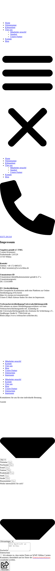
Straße (3, 478)
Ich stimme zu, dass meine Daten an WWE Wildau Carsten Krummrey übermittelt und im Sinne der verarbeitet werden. (25, 557)
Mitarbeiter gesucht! (18, 32)
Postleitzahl (5, 473)
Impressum (9, 375)
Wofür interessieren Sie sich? (11, 483)
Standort (13, 34)
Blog (7, 41)
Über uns (9, 30)
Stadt (2, 476)
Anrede (3, 402)
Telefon (3, 470)
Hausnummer (5, 481)
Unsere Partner (16, 37)
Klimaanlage (10, 27)
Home (7, 23)
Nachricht (4, 550)
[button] (27, 99)
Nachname (4, 465)
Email (2, 467)
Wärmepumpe (10, 25)
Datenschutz (10, 373)
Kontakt (8, 39)
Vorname (4, 462)
